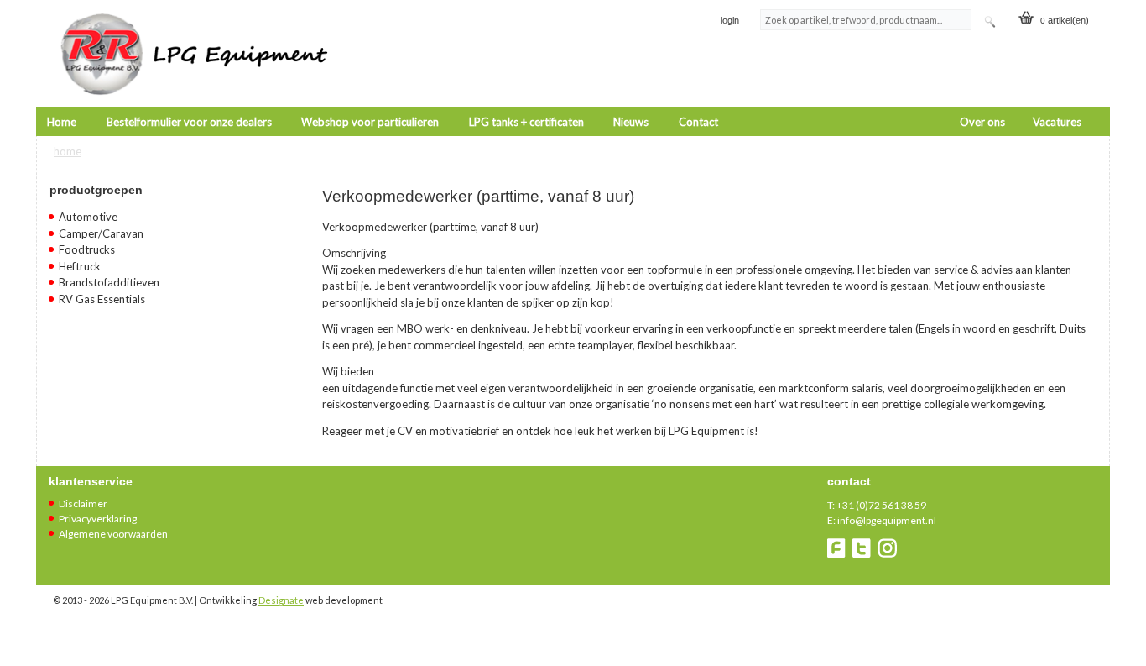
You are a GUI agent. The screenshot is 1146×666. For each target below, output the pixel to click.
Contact (698, 121)
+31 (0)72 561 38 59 (881, 505)
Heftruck (80, 266)
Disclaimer (83, 503)
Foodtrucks (87, 249)
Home (61, 121)
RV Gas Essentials (102, 299)
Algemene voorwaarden (113, 533)
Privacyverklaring (98, 518)
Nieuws (631, 121)
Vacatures (1057, 121)
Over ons (982, 121)
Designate (281, 600)
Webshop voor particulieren (370, 121)
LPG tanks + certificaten (526, 121)
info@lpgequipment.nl (886, 520)
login (730, 20)
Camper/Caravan (101, 233)
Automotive (88, 216)
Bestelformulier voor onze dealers (189, 121)
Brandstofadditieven (109, 282)
